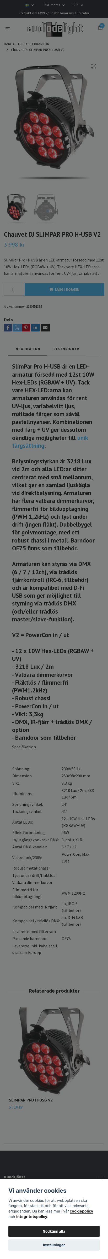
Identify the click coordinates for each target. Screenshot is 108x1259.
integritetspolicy (31, 1216)
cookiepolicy (81, 1211)
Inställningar (54, 1245)
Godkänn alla (54, 1231)
